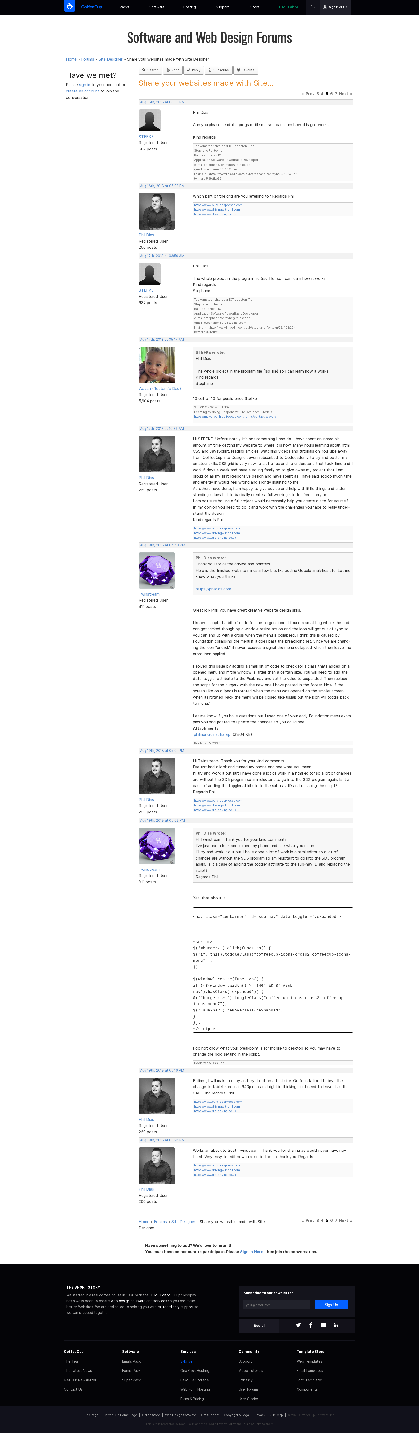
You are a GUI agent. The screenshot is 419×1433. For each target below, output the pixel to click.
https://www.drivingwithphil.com (217, 209)
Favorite (247, 70)
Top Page (91, 1415)
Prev (310, 93)
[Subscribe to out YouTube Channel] (323, 1325)
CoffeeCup (74, 1352)
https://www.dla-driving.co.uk (215, 214)
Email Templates (310, 1370)
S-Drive (186, 1361)
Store (255, 7)
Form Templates (310, 1380)
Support (222, 7)
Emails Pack (131, 1361)
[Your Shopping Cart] (313, 7)
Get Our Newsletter (80, 1380)
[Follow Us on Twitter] (298, 1325)
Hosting (189, 7)
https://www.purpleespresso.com (218, 205)
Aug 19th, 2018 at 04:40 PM (162, 545)
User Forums (248, 1389)
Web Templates (309, 1361)
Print (174, 70)
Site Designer (110, 59)
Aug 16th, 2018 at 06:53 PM (162, 102)
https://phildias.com (213, 589)
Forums (87, 59)
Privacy (260, 1415)
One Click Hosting (194, 1370)
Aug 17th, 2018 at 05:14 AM (162, 339)
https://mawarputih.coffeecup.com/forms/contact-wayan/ (235, 416)
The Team (72, 1361)
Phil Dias (146, 234)
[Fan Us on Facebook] (311, 1325)
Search (152, 70)
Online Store (151, 1415)
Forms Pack (131, 1370)
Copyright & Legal (237, 1415)
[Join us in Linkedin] (336, 1325)
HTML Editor (287, 7)
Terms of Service (253, 1423)
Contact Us (73, 1389)
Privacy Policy (226, 1423)
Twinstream (149, 594)
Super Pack (131, 1380)
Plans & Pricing (192, 1399)
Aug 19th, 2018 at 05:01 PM (162, 751)
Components (307, 1389)
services (160, 1301)
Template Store (310, 1352)
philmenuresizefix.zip (212, 734)
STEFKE (146, 136)
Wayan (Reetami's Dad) (160, 388)
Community (249, 1352)
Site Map (276, 1415)
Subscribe (220, 70)
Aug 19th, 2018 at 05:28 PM (162, 1140)
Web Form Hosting (195, 1389)
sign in (85, 84)
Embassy (246, 1380)
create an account (82, 91)
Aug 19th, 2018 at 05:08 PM (162, 820)
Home (71, 59)
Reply (195, 70)
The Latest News (78, 1370)
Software (157, 7)
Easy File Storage (194, 1380)
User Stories (249, 1399)
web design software (128, 1301)
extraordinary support (175, 1307)
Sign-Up (331, 1305)
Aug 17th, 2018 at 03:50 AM (162, 256)
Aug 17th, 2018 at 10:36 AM (162, 429)
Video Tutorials (251, 1370)
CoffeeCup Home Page (120, 1415)
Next (343, 93)
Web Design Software (180, 1415)
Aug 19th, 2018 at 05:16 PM (162, 1070)
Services (188, 1352)
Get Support (210, 1415)
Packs (124, 7)
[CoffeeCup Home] (92, 7)
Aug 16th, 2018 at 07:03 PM (162, 186)
